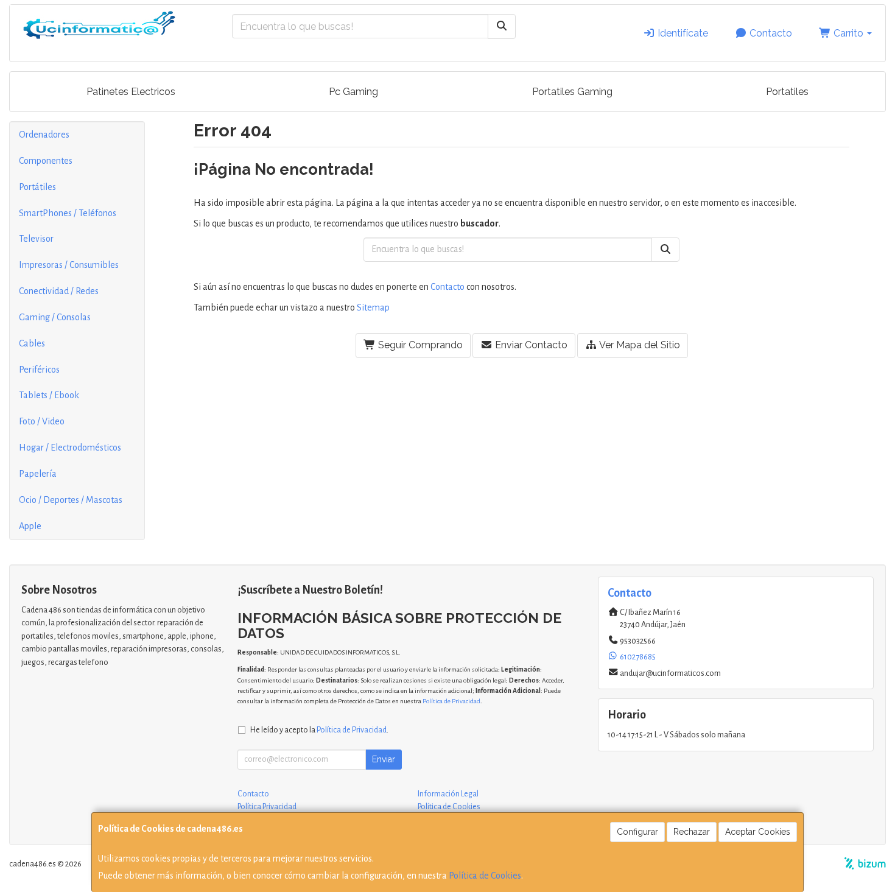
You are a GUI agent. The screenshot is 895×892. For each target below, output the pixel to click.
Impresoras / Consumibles (69, 265)
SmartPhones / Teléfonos (67, 213)
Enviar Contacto (530, 345)
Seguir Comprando (419, 345)
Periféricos (39, 369)
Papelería (38, 474)
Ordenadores (44, 134)
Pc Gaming (353, 91)
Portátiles (37, 187)
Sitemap (373, 307)
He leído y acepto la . (319, 729)
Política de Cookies (485, 875)
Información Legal (448, 794)
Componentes (45, 161)
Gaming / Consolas (55, 317)
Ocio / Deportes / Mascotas (70, 500)
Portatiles (787, 91)
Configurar (637, 832)
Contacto (769, 33)
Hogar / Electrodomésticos (70, 447)
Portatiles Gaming (572, 91)
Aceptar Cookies (757, 832)
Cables (32, 343)
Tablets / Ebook (49, 395)
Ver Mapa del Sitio (638, 345)
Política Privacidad (267, 806)
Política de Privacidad (451, 701)
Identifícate (681, 33)
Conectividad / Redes (59, 291)
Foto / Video (42, 421)
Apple (30, 526)
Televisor (36, 239)
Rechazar (691, 832)
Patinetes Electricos (130, 91)
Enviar (383, 759)
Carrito (848, 33)
